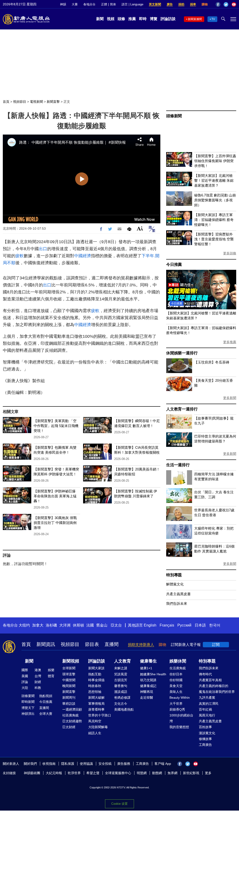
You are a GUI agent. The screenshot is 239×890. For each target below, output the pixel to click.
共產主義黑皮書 (178, 594)
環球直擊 (68, 674)
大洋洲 (64, 625)
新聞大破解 (96, 697)
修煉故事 (205, 739)
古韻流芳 (120, 680)
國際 (24, 670)
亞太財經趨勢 (72, 721)
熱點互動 (94, 674)
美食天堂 (176, 686)
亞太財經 (68, 727)
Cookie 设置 (119, 803)
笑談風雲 (120, 674)
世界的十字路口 (99, 715)
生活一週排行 (178, 465)
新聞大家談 (96, 668)
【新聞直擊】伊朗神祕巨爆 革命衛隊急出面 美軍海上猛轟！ (55, 496)
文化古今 (120, 703)
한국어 (214, 625)
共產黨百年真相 (210, 680)
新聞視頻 (70, 661)
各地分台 (89, 4)
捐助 (181, 4)
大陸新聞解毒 (98, 727)
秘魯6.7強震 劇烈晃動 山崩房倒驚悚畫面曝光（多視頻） (215, 200)
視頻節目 (19, 101)
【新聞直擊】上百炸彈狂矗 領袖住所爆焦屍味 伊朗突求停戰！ (215, 161)
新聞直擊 (53, 101)
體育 (51, 676)
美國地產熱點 (124, 709)
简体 (113, 4)
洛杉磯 (51, 625)
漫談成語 (120, 692)
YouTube (234, 4)
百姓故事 (205, 727)
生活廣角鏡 (177, 668)
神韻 (63, 4)
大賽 (75, 4)
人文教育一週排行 (181, 409)
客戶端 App (163, 763)
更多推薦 (229, 342)
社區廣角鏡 (70, 715)
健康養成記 (148, 686)
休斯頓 (78, 625)
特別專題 (174, 575)
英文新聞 (155, 4)
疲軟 (19, 255)
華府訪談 (68, 703)
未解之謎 (120, 668)
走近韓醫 (146, 697)
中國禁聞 (68, 680)
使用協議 (86, 763)
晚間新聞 (68, 686)
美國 (24, 676)
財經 (38, 682)
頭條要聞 (28, 696)
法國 (90, 625)
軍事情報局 (96, 703)
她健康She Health (153, 674)
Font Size (140, 228)
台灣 (38, 676)
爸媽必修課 (122, 697)
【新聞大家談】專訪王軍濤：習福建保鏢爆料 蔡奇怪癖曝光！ (214, 220)
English (150, 625)
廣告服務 (123, 763)
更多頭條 (229, 253)
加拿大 (37, 625)
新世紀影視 (191, 773)
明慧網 (142, 773)
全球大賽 (45, 714)
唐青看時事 (96, 709)
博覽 (153, 19)
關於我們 (30, 763)
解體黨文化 (175, 584)
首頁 (6, 101)
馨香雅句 (120, 686)
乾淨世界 (74, 773)
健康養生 (148, 661)
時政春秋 (94, 686)
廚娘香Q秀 (177, 709)
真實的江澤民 (208, 703)
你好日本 (176, 674)
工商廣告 (205, 745)
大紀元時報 (54, 773)
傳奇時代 (205, 674)
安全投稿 (105, 763)
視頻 (110, 19)
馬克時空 (94, 721)
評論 (24, 682)
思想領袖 (94, 692)
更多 (208, 773)
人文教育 (122, 661)
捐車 (193, 4)
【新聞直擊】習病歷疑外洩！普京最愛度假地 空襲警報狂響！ (214, 239)
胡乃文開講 (148, 680)
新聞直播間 (195, 19)
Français (167, 625)
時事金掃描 (96, 680)
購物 (205, 4)
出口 (43, 248)
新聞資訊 (45, 644)
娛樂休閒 (177, 661)
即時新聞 (28, 702)
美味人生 (176, 692)
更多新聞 (229, 398)
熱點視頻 (45, 696)
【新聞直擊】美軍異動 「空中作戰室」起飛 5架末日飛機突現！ (56, 426)
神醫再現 (146, 692)
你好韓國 (176, 680)
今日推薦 (174, 264)
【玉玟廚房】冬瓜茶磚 (211, 362)
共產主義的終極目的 (213, 686)
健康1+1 (146, 668)
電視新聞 (36, 101)
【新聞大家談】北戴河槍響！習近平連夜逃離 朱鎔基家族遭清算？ (214, 180)
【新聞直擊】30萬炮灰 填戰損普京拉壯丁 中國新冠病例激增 (55, 523)
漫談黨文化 (207, 733)
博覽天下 (28, 708)
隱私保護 (67, 763)
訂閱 (216, 645)
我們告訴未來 (176, 603)
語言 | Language (132, 4)
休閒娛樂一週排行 (181, 353)
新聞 (100, 19)
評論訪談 (168, 19)
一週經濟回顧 (72, 709)
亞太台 (116, 625)
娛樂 (51, 670)
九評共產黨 (207, 697)
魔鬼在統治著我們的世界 (217, 692)
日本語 (200, 625)
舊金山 (101, 625)
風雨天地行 (207, 715)
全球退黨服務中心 (118, 773)
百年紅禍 (205, 709)
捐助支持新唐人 (141, 645)
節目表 (92, 644)
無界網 (172, 773)
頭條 (121, 19)
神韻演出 (28, 714)
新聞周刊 (68, 697)
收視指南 (49, 763)
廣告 (170, 4)
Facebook (218, 4)
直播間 (112, 644)
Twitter (226, 4)
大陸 (24, 688)
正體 (104, 4)
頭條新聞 (174, 116)
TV (213, 19)
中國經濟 (82, 255)
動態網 (157, 773)
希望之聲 (92, 773)
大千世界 (176, 703)
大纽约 (24, 625)
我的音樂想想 (179, 727)
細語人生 (94, 733)
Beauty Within (179, 697)
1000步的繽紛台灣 (181, 718)
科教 (38, 688)
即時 (143, 19)
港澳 (38, 670)
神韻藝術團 (32, 773)
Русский (184, 625)
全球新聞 (68, 668)
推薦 (132, 19)
